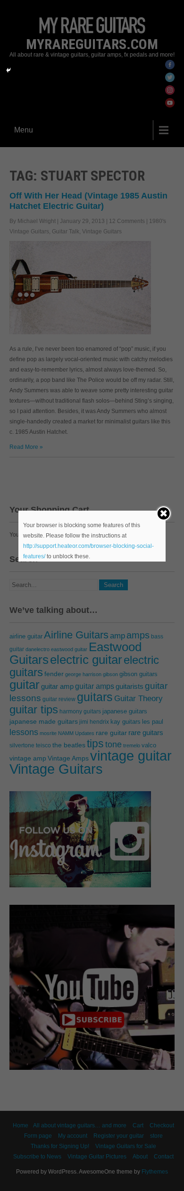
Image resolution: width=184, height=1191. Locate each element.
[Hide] (8, 70)
